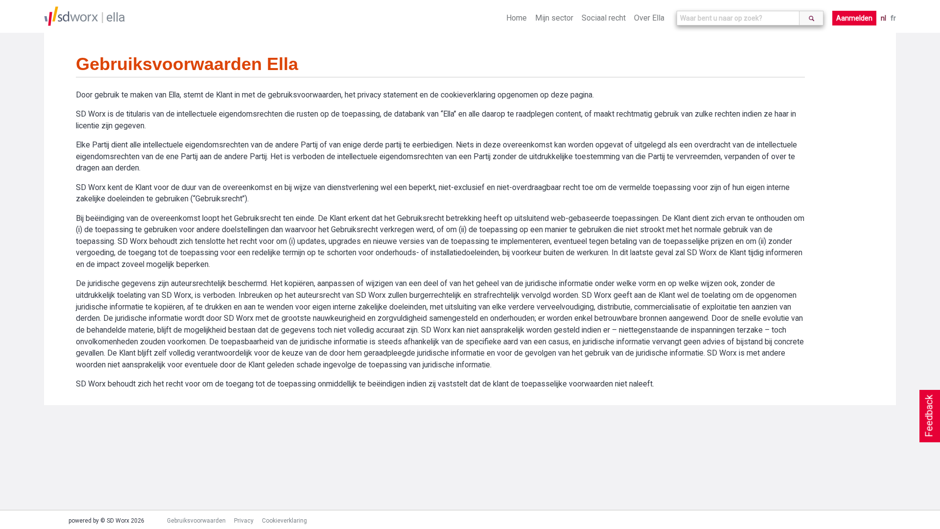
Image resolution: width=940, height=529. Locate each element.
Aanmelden (854, 18)
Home (516, 18)
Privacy (244, 520)
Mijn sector (554, 18)
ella (115, 17)
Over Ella (649, 18)
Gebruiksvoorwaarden (196, 520)
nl (883, 18)
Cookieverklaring (284, 520)
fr (893, 18)
